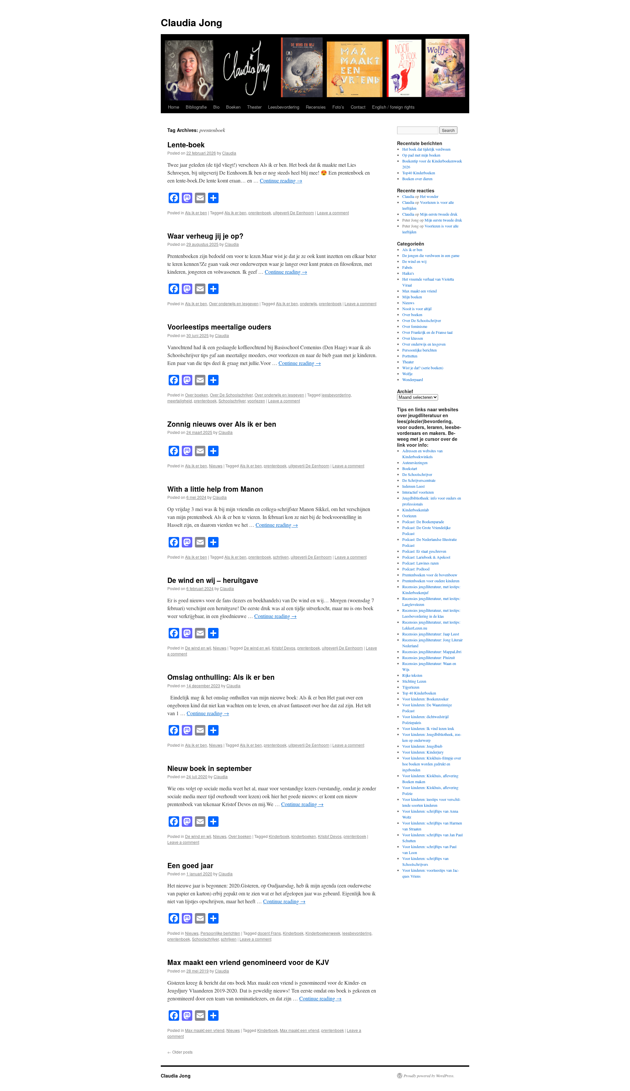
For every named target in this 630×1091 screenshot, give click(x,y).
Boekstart (409, 468)
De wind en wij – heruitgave (212, 580)
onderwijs (308, 303)
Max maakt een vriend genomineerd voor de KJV (248, 962)
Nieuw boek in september (209, 768)
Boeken (233, 107)
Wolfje (407, 373)
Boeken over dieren (418, 178)
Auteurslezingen (415, 462)
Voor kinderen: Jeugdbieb (422, 746)
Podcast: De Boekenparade (423, 521)
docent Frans (269, 933)
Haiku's (408, 273)
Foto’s (338, 107)
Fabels (407, 267)
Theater (254, 107)
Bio (216, 107)
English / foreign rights (393, 107)
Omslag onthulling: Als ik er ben (221, 677)
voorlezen (256, 400)
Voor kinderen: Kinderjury (423, 752)
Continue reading (281, 180)
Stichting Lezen (414, 681)
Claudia (229, 153)
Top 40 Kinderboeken (419, 692)
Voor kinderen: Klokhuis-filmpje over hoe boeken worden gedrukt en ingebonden (431, 763)
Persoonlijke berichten (220, 933)
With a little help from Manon (215, 489)
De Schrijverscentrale (418, 480)
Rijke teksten (412, 675)
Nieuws (215, 465)
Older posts (180, 1052)
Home (173, 107)
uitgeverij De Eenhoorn (293, 212)
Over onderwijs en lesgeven (234, 303)
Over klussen (412, 338)
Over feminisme (414, 326)
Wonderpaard (412, 379)
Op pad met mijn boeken (421, 155)
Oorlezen (409, 515)
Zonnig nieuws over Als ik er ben (221, 424)
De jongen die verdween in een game (430, 255)
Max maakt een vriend (204, 1030)
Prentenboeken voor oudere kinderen (430, 580)
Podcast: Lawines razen (420, 563)
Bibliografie (196, 107)
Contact (358, 107)
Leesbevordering (283, 107)
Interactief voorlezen (418, 492)
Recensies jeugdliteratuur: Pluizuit (428, 657)
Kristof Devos (283, 648)
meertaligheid (179, 400)
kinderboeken (303, 836)
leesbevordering (336, 394)
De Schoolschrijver (417, 474)
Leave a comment (333, 212)
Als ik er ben (196, 212)
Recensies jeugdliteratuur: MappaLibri (431, 651)
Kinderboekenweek (322, 933)
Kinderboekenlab (415, 509)
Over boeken (196, 394)
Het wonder (429, 196)
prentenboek (259, 212)
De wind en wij (198, 648)
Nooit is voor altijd (416, 308)
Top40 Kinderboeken (418, 172)
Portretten (409, 355)
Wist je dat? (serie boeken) (422, 367)
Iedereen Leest (413, 486)
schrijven (281, 557)
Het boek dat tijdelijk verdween (426, 149)
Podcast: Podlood (416, 568)
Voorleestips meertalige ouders (219, 327)
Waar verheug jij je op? (205, 236)
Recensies (316, 107)
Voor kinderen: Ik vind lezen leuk (428, 728)
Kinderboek (279, 836)
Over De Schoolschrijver (231, 394)
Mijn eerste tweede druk (438, 214)
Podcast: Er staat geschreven (424, 551)
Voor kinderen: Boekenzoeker (425, 698)
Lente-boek (186, 144)
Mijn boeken (412, 296)
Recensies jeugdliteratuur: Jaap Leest (430, 633)
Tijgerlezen (410, 687)
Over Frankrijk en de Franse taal (427, 332)
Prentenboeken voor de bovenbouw (429, 574)
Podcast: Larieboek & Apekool (426, 557)
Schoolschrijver (232, 400)
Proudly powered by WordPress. (429, 1075)
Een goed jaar (190, 865)
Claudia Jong (191, 22)
